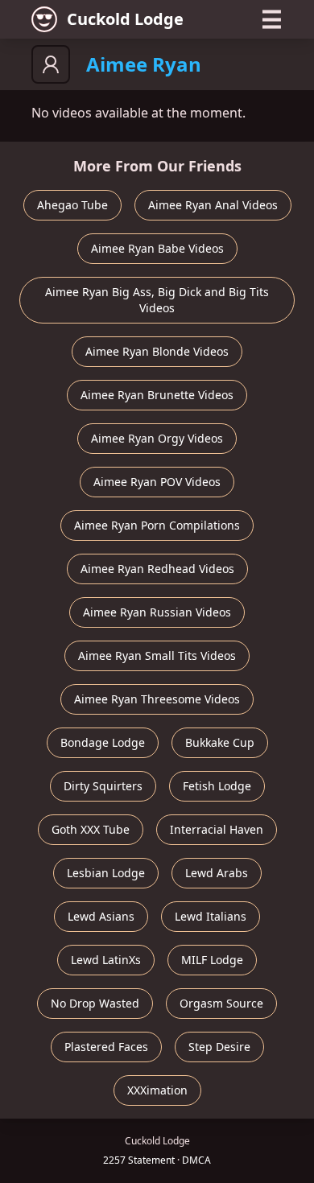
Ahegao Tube (72, 204)
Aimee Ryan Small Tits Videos (157, 655)
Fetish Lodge (217, 785)
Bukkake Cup (219, 742)
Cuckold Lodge (125, 19)
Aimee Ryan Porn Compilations (157, 525)
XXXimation (157, 1090)
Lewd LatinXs (106, 959)
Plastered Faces (106, 1046)
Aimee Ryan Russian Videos (157, 612)
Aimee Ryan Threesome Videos (157, 699)
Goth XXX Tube (91, 829)
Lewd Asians (101, 916)
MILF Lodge (212, 959)
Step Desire (219, 1046)
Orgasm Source (221, 1003)
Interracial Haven (216, 829)
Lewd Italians (210, 916)
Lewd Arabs (216, 872)
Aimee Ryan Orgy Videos (157, 438)
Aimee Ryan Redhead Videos (157, 568)
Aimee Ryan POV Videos (157, 481)
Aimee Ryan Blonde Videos (157, 351)
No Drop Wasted (95, 1003)
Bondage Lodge (102, 742)
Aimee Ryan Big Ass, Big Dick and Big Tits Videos (157, 299)
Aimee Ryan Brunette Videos (157, 394)
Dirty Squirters (103, 785)
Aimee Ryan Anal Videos (213, 204)
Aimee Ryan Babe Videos (157, 248)
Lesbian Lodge (106, 872)
